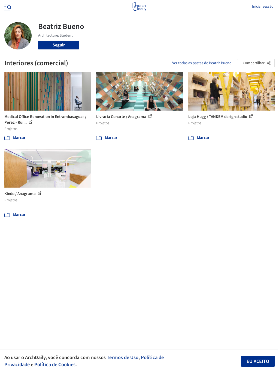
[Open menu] (7, 6)
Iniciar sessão (263, 6)
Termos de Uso (122, 357)
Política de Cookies (54, 364)
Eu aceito (258, 361)
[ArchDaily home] (139, 6)
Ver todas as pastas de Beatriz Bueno (202, 63)
